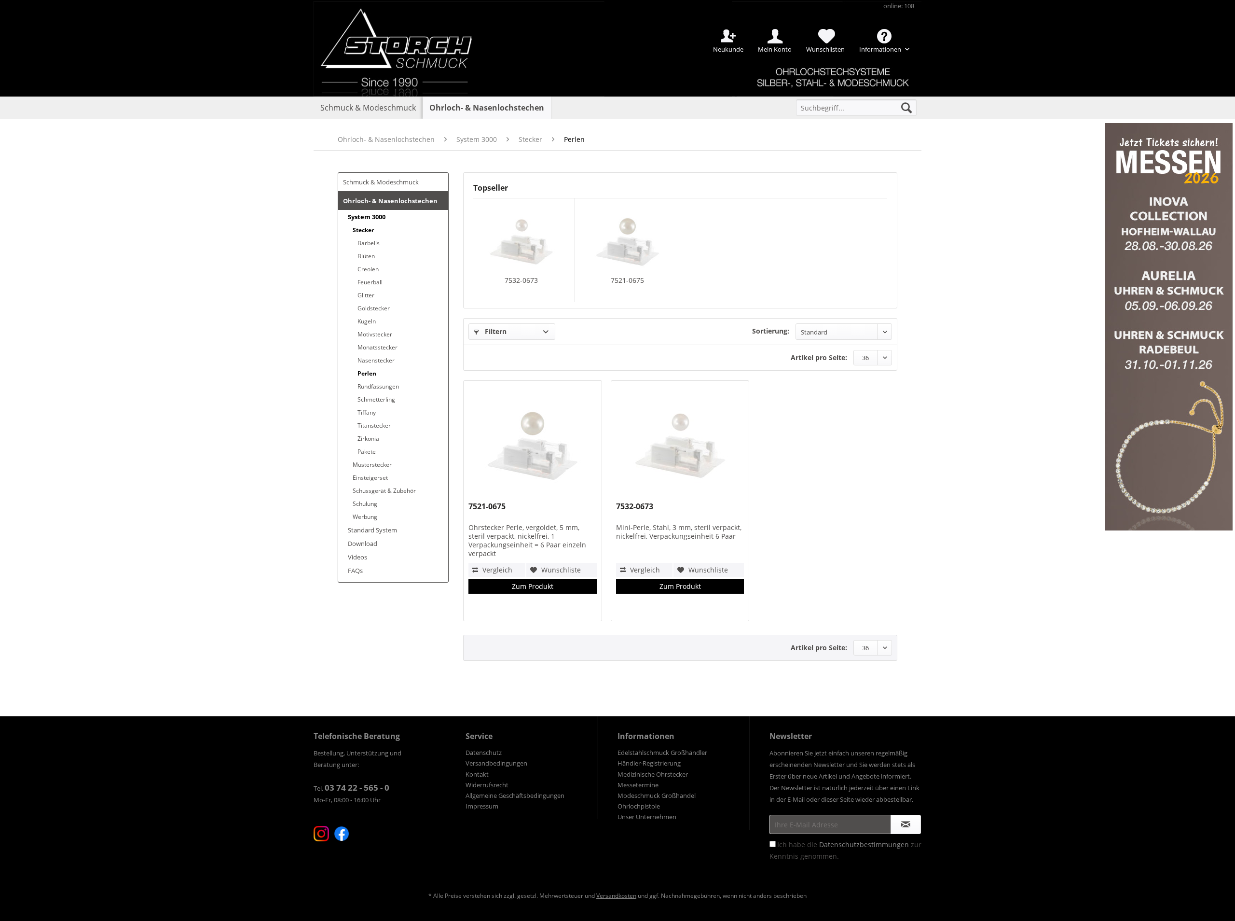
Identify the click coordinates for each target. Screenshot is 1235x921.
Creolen (368, 269)
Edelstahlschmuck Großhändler (662, 752)
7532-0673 (521, 280)
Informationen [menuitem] (881, 49)
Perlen (366, 373)
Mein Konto (775, 49)
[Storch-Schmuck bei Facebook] (341, 833)
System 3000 (366, 216)
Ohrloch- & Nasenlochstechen (390, 200)
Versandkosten (616, 896)
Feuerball (370, 282)
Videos (357, 557)
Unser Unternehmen (647, 816)
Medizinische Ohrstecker (653, 774)
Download (362, 543)
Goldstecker (373, 308)
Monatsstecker (377, 347)
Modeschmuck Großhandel (657, 795)
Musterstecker (372, 464)
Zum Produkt (532, 586)
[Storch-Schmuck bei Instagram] (321, 833)
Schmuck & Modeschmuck (381, 182)
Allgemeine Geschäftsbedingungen (515, 795)
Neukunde (728, 49)
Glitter (365, 295)
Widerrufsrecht (487, 785)
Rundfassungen (378, 386)
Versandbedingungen (496, 763)
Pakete (366, 451)
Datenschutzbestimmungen (864, 844)
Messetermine (638, 785)
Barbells (368, 243)
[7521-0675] (628, 237)
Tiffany (366, 412)
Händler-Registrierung (649, 763)
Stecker (363, 230)
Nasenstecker (376, 360)
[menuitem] (856, 107)
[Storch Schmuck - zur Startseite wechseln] (405, 35)
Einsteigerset (370, 478)
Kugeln (366, 321)
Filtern (495, 331)
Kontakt (477, 774)
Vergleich (496, 569)
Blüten (366, 256)
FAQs (355, 570)
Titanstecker (374, 425)
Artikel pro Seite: (819, 357)
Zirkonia (368, 438)
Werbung (365, 517)
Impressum (482, 806)
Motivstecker (374, 334)
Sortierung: (770, 330)
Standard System (372, 530)
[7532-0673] (521, 237)
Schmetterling (376, 399)
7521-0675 (627, 280)
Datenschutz (484, 752)
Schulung (365, 504)
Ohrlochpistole (639, 806)
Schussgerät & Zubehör (384, 491)
